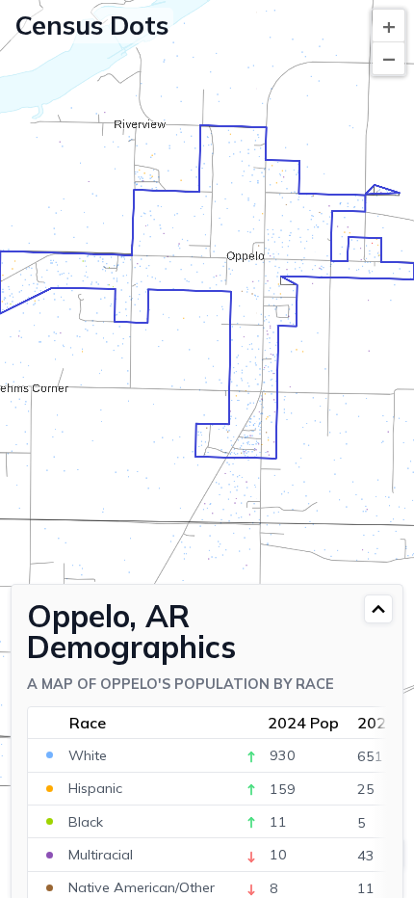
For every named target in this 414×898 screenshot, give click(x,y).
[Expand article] (378, 608)
